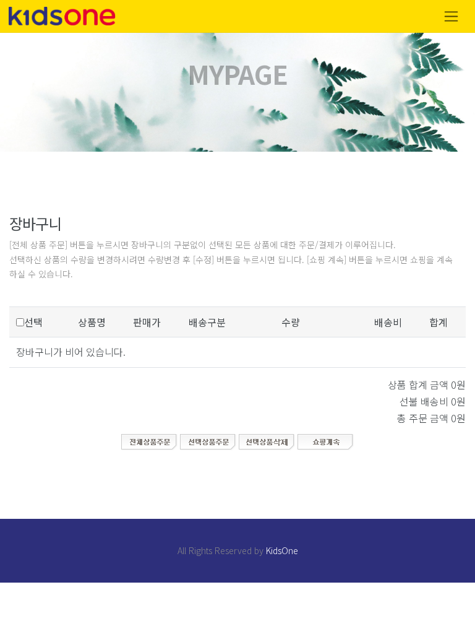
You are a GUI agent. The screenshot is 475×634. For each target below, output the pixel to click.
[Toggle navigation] (451, 16)
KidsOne (282, 550)
